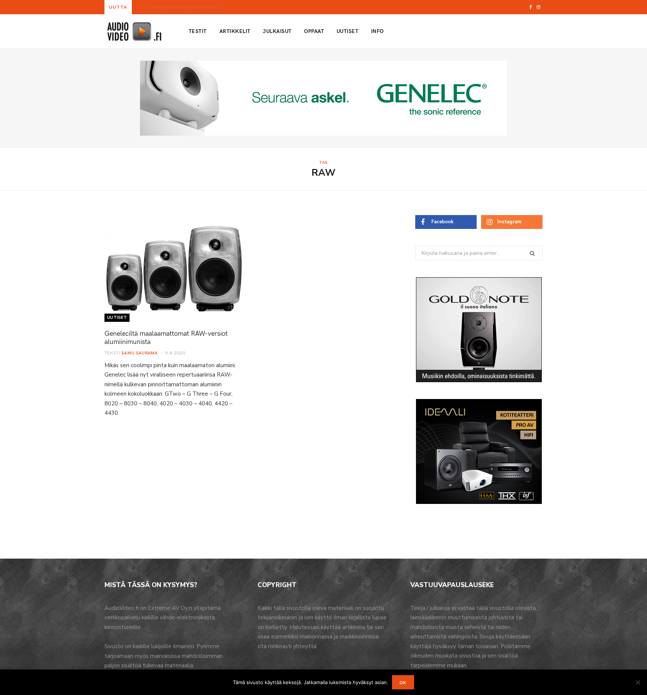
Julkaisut (277, 30)
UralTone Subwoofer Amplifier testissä (179, 7)
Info (377, 30)
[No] (637, 682)
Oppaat (314, 30)
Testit (198, 30)
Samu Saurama (139, 353)
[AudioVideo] (134, 31)
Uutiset (347, 30)
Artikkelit (234, 30)
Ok (403, 682)
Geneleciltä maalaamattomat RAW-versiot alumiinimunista (166, 337)
